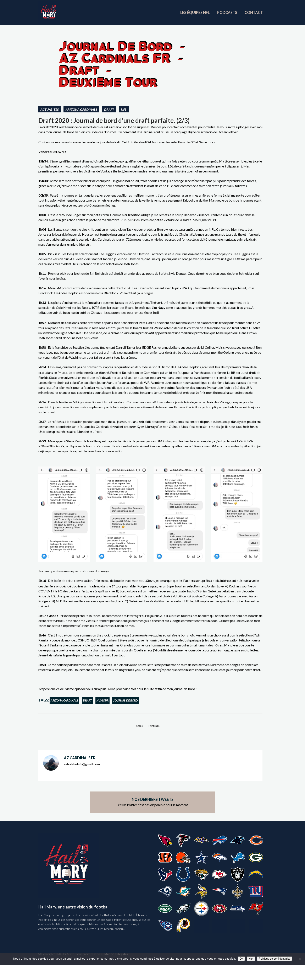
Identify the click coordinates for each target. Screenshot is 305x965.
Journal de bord (125, 700)
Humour (102, 700)
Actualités (49, 109)
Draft (109, 109)
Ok (241, 958)
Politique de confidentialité (274, 958)
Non (251, 958)
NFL (124, 109)
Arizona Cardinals (81, 109)
